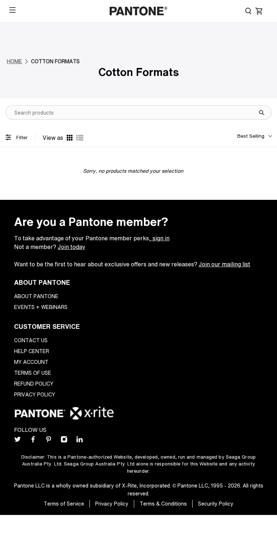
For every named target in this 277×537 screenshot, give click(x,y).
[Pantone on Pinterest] (48, 440)
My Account (31, 362)
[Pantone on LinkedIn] (79, 440)
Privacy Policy (34, 394)
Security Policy (215, 503)
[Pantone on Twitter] (17, 440)
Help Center (31, 351)
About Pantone (36, 296)
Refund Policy (33, 383)
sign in (160, 238)
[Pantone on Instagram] (64, 440)
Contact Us (31, 340)
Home (14, 61)
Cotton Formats (55, 61)
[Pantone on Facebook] (33, 440)
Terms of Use (32, 373)
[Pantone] (138, 11)
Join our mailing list (224, 264)
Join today (71, 246)
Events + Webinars (40, 307)
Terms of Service (64, 503)
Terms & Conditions (163, 503)
